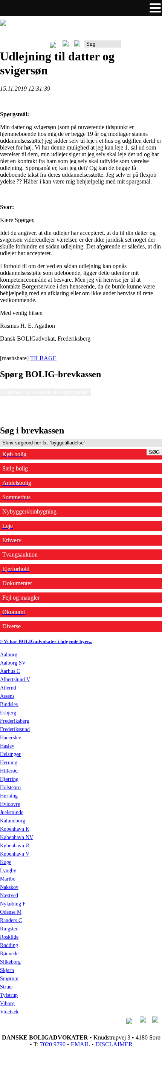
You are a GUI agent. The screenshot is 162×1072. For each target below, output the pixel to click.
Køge (5, 862)
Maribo (7, 879)
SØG (154, 452)
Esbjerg (8, 713)
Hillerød (9, 771)
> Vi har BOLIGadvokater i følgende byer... (46, 641)
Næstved (9, 895)
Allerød (8, 688)
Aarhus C (10, 671)
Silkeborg (10, 962)
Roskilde (9, 937)
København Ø (14, 845)
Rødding (9, 945)
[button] (155, 8)
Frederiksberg (14, 721)
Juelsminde (11, 812)
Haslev (7, 746)
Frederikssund (15, 729)
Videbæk (9, 1012)
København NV (16, 837)
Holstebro (10, 787)
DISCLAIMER (114, 1044)
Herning (8, 762)
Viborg (7, 1003)
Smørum (9, 978)
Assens (7, 696)
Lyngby (8, 870)
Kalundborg (12, 821)
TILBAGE (43, 358)
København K (14, 829)
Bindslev (9, 704)
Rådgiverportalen (141, 46)
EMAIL (80, 1044)
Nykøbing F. (13, 904)
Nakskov (9, 887)
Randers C (11, 920)
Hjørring (9, 779)
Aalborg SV (13, 663)
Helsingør (10, 754)
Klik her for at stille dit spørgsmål (45, 392)
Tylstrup (9, 995)
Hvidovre (10, 804)
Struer (6, 987)
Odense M (10, 912)
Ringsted (9, 929)
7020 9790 (53, 1044)
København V (14, 854)
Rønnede (9, 953)
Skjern (7, 970)
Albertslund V (15, 679)
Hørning (9, 796)
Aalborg (8, 654)
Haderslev (10, 737)
